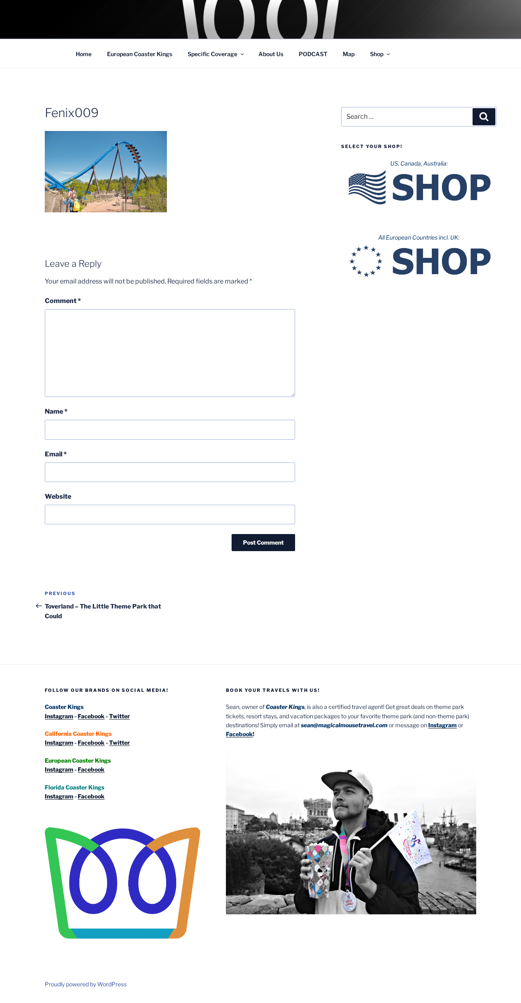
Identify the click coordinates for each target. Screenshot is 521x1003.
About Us (270, 53)
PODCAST (313, 53)
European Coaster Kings (139, 53)
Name (56, 411)
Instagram (59, 716)
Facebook (91, 716)
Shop (376, 53)
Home (84, 53)
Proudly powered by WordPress (86, 984)
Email (56, 454)
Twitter (119, 716)
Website (58, 496)
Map (349, 53)
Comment (63, 301)
